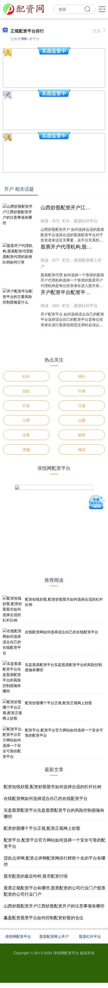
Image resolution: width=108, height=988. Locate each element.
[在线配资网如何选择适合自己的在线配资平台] (13, 642)
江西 (26, 420)
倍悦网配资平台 (18, 936)
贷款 (26, 390)
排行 (81, 376)
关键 (26, 449)
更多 (97, 31)
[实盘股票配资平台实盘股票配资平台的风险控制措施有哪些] (13, 677)
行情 (81, 390)
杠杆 (26, 376)
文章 (26, 434)
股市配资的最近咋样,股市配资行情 (36, 876)
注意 (81, 405)
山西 (81, 420)
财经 (81, 434)
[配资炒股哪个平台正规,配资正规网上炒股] (13, 710)
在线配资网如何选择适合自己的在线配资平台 (61, 631)
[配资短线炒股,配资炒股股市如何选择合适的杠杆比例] (13, 609)
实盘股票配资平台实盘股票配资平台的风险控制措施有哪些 (63, 667)
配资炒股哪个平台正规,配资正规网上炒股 (58, 702)
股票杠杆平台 (90, 936)
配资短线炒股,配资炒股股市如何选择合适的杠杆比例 (64, 601)
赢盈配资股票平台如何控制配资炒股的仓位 (43, 917)
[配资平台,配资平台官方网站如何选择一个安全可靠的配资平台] (13, 742)
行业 (26, 405)
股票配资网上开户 (54, 936)
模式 (81, 449)
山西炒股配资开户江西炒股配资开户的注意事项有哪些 (54, 906)
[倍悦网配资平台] (23, 8)
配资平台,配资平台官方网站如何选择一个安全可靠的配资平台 (64, 732)
